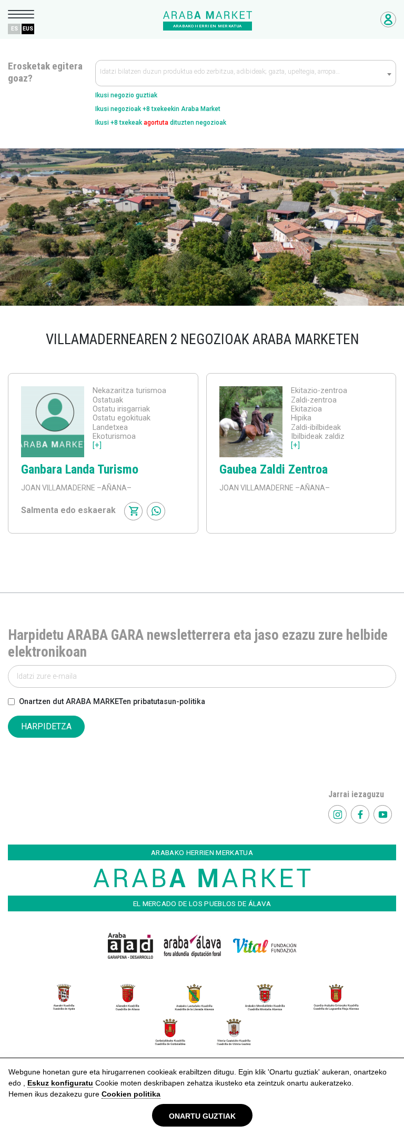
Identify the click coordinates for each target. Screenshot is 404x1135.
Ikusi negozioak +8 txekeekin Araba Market (157, 109)
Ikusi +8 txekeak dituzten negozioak (160, 122)
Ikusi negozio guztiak (126, 95)
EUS (28, 28)
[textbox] (246, 74)
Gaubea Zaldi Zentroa (273, 469)
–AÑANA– (113, 488)
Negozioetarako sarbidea (388, 19)
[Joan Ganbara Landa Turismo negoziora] (52, 421)
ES (14, 28)
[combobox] (245, 73)
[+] (97, 445)
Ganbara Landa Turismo (79, 469)
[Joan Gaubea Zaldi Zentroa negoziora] (250, 421)
